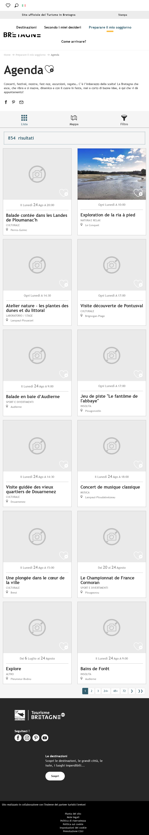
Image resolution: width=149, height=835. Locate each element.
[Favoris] (8, 5)
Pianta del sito (73, 813)
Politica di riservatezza (73, 820)
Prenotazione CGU (73, 831)
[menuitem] (24, 34)
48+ (115, 691)
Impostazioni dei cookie (73, 827)
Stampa (122, 14)
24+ (106, 691)
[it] (24, 5)
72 (124, 691)
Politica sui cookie (73, 824)
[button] (16, 5)
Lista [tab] (24, 124)
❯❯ (140, 691)
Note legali (73, 817)
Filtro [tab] (124, 124)
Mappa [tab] (74, 124)
